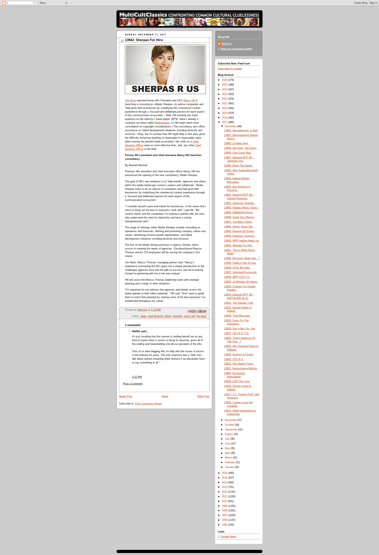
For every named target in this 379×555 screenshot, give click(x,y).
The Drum (130, 100)
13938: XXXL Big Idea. (237, 267)
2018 (225, 117)
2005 (225, 524)
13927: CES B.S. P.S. (236, 333)
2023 (225, 94)
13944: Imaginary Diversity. (239, 236)
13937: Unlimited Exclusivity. (240, 272)
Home (164, 396)
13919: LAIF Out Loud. (237, 381)
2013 (225, 487)
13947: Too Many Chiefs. (238, 222)
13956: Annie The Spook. (238, 165)
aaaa (143, 316)
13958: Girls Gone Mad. (237, 152)
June (228, 443)
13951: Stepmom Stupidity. (239, 203)
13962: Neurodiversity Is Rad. (241, 130)
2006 (225, 520)
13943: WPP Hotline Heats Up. (241, 240)
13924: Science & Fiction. (239, 354)
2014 (225, 482)
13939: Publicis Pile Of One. (240, 263)
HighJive (227, 43)
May (228, 448)
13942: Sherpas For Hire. (238, 245)
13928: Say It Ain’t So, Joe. (240, 328)
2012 (225, 491)
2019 (225, 113)
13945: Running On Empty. (239, 231)
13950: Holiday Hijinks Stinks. (241, 207)
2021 (225, 103)
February (230, 462)
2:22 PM (137, 377)
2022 (225, 98)
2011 (225, 496)
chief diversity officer (159, 316)
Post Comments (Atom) (148, 403)
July (227, 438)
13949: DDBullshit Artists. (238, 212)
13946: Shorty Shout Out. (238, 226)
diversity (177, 316)
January (230, 467)
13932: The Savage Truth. (239, 303)
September (231, 429)
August (229, 434)
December (231, 126)
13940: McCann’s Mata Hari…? (242, 258)
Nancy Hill (189, 100)
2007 (225, 515)
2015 (225, 477)
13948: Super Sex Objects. (239, 217)
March (229, 457)
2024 (225, 89)
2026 (225, 80)
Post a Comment (133, 383)
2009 (225, 506)
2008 (225, 510)
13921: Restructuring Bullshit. (241, 368)
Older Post (203, 396)
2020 (225, 108)
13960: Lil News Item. (236, 143)
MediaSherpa (162, 122)
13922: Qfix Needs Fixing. (239, 363)
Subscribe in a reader (230, 68)
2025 (225, 84)
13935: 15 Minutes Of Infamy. (241, 281)
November (231, 420)
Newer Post (125, 396)
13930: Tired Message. (237, 315)
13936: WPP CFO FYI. (237, 277)
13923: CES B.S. (234, 359)
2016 (225, 473)
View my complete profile (236, 49)
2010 (225, 501)
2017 (225, 122)
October (230, 424)
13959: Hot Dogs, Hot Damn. (240, 148)
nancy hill (189, 316)
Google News (228, 536)
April (228, 453)
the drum (201, 316)
